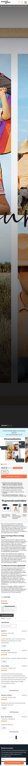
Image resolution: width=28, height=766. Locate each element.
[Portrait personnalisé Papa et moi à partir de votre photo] (17, 512)
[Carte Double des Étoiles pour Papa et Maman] (6, 512)
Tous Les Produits (7, 6)
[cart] (22, 2)
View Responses (14, 690)
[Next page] (16, 737)
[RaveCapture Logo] (5, 597)
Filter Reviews (5, 622)
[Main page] (6, 2)
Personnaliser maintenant (14, 762)
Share (4, 645)
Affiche (5, 471)
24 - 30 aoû (13, 430)
